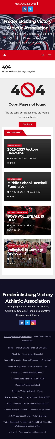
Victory (11, 212)
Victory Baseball (39, 416)
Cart (45, 366)
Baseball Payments (12, 360)
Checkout (15, 372)
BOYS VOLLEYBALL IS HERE (25, 218)
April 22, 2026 (17, 192)
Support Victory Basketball (15, 410)
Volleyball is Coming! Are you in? (25, 252)
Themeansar (27, 340)
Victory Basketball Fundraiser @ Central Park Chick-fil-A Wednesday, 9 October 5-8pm (28, 424)
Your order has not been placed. (32, 432)
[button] (43, 55)
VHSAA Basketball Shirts (19, 416)
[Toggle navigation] (49, 55)
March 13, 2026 (18, 259)
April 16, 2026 (17, 225)
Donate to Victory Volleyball (23, 391)
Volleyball (22, 212)
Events (40, 391)
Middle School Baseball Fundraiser (27, 185)
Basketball (46, 360)
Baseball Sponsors (31, 360)
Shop (9, 403)
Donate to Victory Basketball (27, 385)
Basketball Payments (17, 366)
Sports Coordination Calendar (36, 403)
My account (32, 397)
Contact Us (39, 379)
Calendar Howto (35, 366)
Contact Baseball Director (33, 372)
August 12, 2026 (19, 158)
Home (5, 71)
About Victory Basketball (32, 354)
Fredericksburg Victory (14, 397)
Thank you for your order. (40, 410)
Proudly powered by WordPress (17, 337)
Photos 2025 (44, 397)
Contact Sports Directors (21, 379)
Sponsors (17, 403)
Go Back (27, 124)
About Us (16, 354)
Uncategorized (14, 145)
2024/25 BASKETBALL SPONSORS (31, 348)
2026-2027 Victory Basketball (22, 151)
